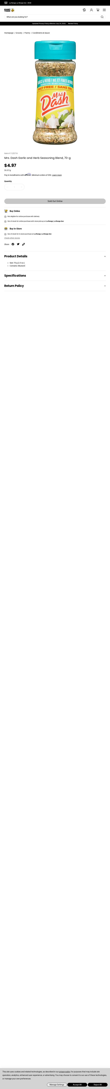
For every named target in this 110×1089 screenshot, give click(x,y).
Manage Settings (57, 1085)
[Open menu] (103, 10)
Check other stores (12, 238)
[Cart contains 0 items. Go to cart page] (96, 10)
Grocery (19, 33)
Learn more (57, 175)
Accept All (77, 1085)
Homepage (8, 33)
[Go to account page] (89, 10)
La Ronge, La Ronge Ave (20, 3)
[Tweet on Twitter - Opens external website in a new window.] (18, 244)
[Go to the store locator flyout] (6, 2)
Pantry (27, 33)
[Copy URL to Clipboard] (23, 244)
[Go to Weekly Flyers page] (83, 10)
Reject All (98, 1085)
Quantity (8, 181)
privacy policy (64, 1072)
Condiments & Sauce (41, 33)
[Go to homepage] (9, 10)
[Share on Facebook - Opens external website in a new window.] (13, 244)
